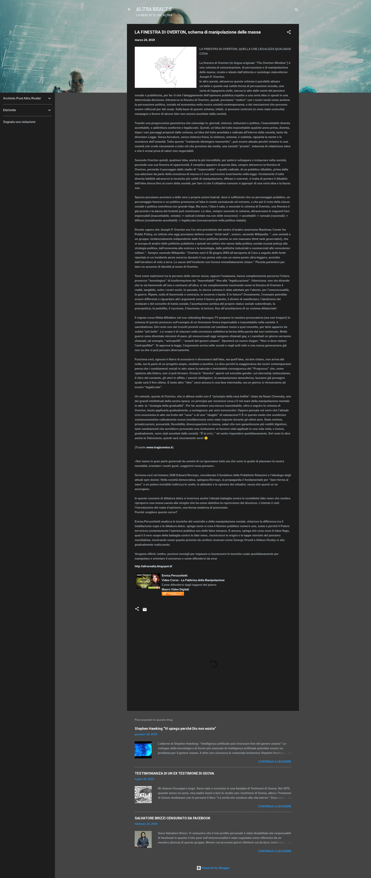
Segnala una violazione (19, 122)
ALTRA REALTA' (154, 9)
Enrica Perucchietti (174, 575)
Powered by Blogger (215, 868)
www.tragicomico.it (159, 447)
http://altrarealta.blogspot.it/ (153, 566)
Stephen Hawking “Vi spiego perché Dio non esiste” (175, 728)
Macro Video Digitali (175, 589)
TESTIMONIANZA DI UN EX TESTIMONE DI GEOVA (174, 773)
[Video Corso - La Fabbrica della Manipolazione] (148, 575)
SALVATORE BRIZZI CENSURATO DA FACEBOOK (172, 818)
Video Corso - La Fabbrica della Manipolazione (193, 580)
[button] (289, 33)
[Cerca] (296, 10)
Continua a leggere (274, 761)
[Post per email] (144, 610)
